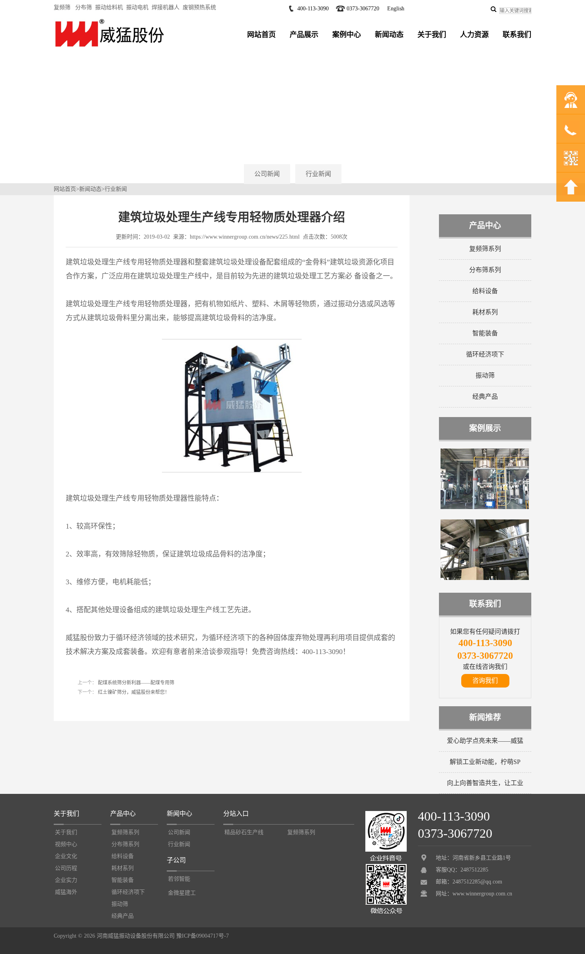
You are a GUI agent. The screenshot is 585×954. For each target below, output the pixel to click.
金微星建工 (182, 893)
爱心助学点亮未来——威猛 (485, 740)
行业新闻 (318, 173)
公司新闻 (267, 173)
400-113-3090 (313, 9)
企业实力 (66, 880)
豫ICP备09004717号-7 (202, 936)
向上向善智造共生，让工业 (485, 783)
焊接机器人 (165, 7)
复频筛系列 (485, 248)
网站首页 (261, 35)
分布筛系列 (485, 269)
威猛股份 (80, 638)
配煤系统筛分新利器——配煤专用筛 (135, 683)
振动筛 (485, 375)
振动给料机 (109, 7)
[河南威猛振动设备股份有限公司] (109, 46)
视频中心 (66, 844)
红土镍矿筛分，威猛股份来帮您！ (133, 692)
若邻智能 (179, 879)
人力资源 (474, 35)
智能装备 (485, 333)
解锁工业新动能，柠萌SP (485, 761)
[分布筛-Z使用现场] (484, 578)
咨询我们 (485, 680)
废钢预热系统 (199, 7)
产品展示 (304, 35)
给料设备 (485, 291)
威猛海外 (66, 892)
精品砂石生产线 (243, 832)
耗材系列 (485, 312)
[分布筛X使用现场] (484, 507)
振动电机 (137, 7)
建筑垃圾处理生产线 (98, 262)
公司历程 (66, 868)
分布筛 (83, 7)
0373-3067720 (363, 9)
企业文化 (66, 856)
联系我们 (517, 35)
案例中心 (346, 35)
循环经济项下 (485, 354)
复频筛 (62, 7)
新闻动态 (389, 35)
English (395, 9)
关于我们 (431, 35)
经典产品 (485, 396)
